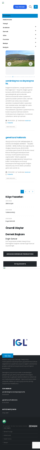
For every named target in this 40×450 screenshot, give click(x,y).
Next (32, 191)
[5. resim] (10, 76)
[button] (30, 6)
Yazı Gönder (20, 7)
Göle (4, 35)
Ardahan (6, 27)
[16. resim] (23, 76)
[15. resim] (22, 76)
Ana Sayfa (6, 16)
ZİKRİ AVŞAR (9, 204)
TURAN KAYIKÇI (10, 212)
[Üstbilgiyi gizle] (7, 7)
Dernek (5, 31)
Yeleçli (5, 24)
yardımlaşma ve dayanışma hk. (20, 82)
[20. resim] (28, 76)
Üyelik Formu (7, 439)
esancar (28, 120)
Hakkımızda (7, 20)
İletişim (5, 47)
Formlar (6, 39)
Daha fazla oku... (11, 126)
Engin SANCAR (10, 221)
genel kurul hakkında (16, 137)
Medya (5, 43)
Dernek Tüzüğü (8, 432)
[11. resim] (17, 76)
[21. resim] (29, 76)
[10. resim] (16, 76)
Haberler (10, 123)
